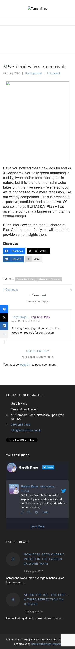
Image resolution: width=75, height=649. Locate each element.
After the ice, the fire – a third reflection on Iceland (46, 599)
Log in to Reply (40, 317)
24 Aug (25, 490)
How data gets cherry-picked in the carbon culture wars (44, 559)
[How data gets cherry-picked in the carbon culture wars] (13, 559)
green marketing (26, 279)
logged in (25, 364)
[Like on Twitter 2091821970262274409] (37, 512)
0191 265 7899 (20, 424)
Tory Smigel (19, 317)
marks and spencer (49, 279)
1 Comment (53, 73)
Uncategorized (33, 73)
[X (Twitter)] (4, 317)
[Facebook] (4, 309)
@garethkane (47, 486)
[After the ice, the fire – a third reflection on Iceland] (13, 600)
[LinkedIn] (4, 326)
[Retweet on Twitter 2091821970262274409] (30, 512)
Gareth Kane (29, 486)
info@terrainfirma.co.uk (26, 430)
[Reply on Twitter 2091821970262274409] (23, 512)
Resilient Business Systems (46, 643)
